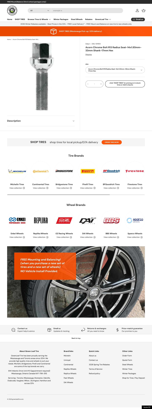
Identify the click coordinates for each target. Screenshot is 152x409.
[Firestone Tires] (135, 171)
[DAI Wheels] (88, 220)
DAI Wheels (87, 233)
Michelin (67, 355)
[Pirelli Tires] (88, 171)
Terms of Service (95, 369)
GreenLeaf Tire (101, 19)
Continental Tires (40, 184)
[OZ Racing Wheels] (64, 220)
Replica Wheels (70, 373)
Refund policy (94, 373)
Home (9, 19)
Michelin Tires (17, 184)
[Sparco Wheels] (135, 220)
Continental (68, 364)
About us (92, 355)
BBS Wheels (111, 233)
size (86, 64)
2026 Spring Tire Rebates (99, 364)
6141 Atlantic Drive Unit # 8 (19, 371)
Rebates (88, 19)
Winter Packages (61, 19)
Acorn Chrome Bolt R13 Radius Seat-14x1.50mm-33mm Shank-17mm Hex (26, 39)
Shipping (88, 55)
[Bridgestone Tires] (64, 171)
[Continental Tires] (41, 171)
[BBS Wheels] (111, 220)
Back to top (76, 338)
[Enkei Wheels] (17, 220)
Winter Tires (127, 369)
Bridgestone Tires (64, 184)
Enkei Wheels (17, 233)
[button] (143, 10)
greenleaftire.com (17, 399)
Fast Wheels (69, 378)
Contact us (93, 360)
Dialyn (87, 44)
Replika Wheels (40, 233)
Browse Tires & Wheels (38, 19)
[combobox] (75, 10)
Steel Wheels (77, 19)
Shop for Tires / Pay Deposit (133, 378)
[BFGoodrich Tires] (111, 171)
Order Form (127, 355)
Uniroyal (67, 360)
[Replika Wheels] (41, 220)
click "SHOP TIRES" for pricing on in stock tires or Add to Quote (125, 84)
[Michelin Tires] (17, 171)
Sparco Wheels (135, 233)
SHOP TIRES (20, 19)
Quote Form (127, 360)
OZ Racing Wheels (64, 233)
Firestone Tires (135, 184)
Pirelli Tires (87, 184)
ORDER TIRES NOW (112, 142)
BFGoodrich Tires (111, 184)
